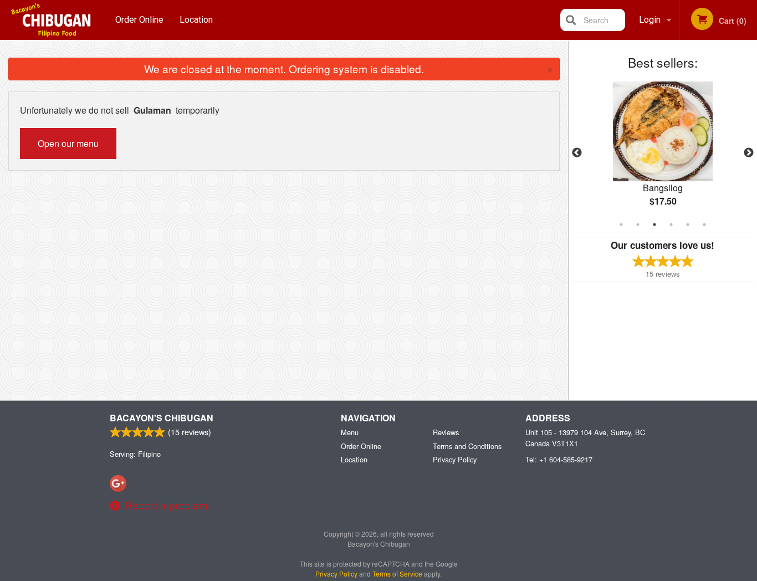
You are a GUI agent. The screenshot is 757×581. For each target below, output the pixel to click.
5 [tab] (687, 224)
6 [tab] (704, 224)
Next (748, 153)
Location (196, 19)
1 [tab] (621, 224)
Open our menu (68, 143)
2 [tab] (637, 224)
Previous (576, 153)
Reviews (446, 432)
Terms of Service (397, 573)
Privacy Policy (455, 459)
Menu (350, 432)
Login (650, 19)
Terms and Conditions (467, 446)
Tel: (558, 459)
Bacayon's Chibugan (161, 417)
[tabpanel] (663, 153)
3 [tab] (654, 224)
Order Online (139, 19)
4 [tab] (671, 224)
